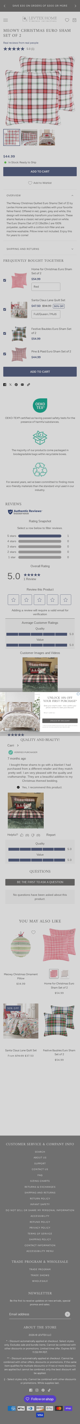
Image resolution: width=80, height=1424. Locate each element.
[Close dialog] (78, 694)
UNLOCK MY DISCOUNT (60, 720)
